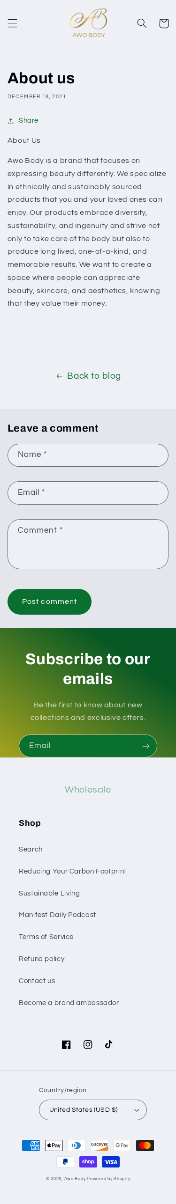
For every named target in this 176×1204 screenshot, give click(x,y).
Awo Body (75, 1179)
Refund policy (41, 958)
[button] (12, 23)
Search (31, 849)
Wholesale (88, 789)
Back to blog (94, 376)
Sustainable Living (49, 893)
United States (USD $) (83, 1110)
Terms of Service (46, 936)
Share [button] (28, 120)
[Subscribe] (146, 745)
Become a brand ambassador (69, 1002)
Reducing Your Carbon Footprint (73, 871)
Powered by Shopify (108, 1179)
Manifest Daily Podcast (57, 914)
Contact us (37, 980)
